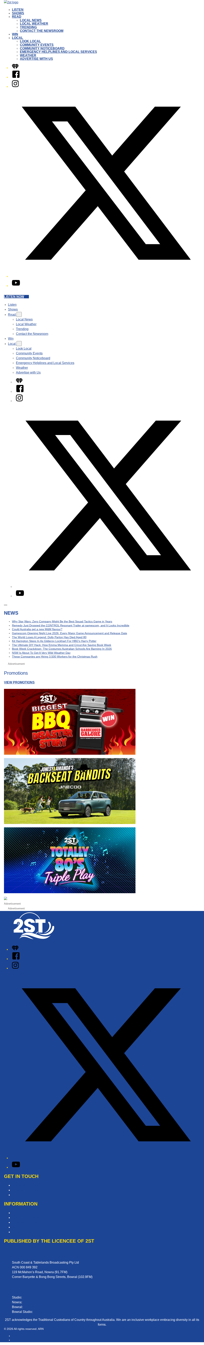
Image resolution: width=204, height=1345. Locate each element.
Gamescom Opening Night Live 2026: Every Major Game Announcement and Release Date (69, 633)
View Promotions (19, 682)
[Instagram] (15, 86)
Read (16, 16)
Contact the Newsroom (41, 31)
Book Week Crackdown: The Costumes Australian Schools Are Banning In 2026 (62, 648)
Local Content (22, 1232)
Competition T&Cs (25, 1217)
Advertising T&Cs (24, 1222)
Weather (28, 55)
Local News (31, 20)
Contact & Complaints (27, 1185)
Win (15, 34)
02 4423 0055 (32, 1302)
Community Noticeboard (42, 48)
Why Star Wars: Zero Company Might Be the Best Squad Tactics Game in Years (62, 621)
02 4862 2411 (33, 1307)
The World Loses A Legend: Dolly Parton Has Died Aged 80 (49, 637)
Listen (18, 9)
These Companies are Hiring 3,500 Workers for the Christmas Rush (54, 656)
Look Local (30, 41)
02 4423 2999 (32, 1297)
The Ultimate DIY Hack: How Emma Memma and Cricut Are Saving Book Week (61, 645)
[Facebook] (16, 77)
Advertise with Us (36, 58)
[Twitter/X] (106, 276)
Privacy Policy (22, 1212)
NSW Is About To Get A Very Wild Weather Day (41, 652)
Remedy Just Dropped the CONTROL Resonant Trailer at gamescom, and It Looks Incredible (70, 625)
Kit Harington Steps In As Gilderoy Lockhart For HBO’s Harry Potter (54, 641)
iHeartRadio (19, 1340)
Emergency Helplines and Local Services (58, 51)
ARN (15, 1335)
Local (17, 38)
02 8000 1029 (43, 1311)
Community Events (37, 44)
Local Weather (34, 23)
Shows (18, 13)
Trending (28, 27)
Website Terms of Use (27, 1227)
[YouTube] (16, 285)
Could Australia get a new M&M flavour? (37, 629)
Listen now (14, 296)
